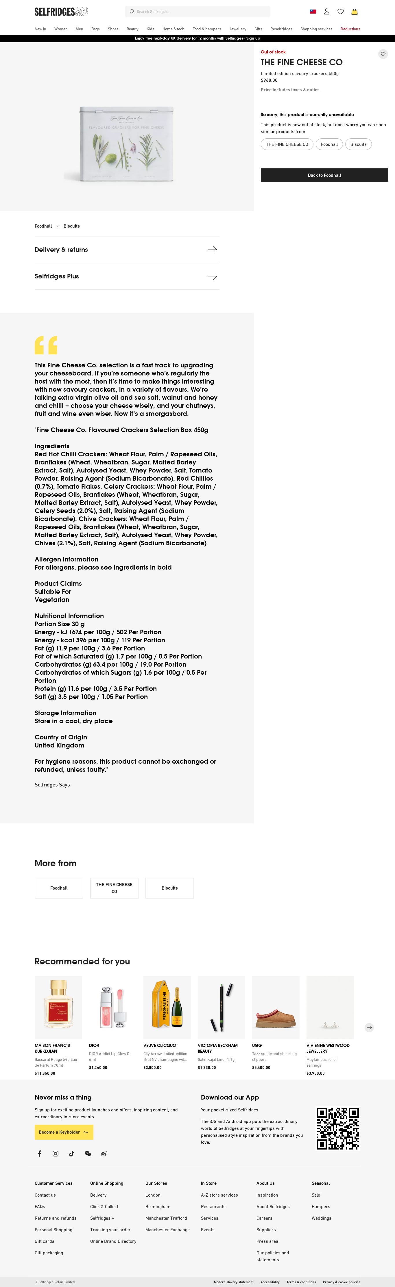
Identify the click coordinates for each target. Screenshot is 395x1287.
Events (208, 1229)
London (152, 1194)
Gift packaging (49, 1252)
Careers (264, 1218)
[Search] (132, 11)
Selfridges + (102, 1218)
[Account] (327, 11)
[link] (57, 1062)
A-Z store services (219, 1194)
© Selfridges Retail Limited (55, 1282)
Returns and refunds (56, 1218)
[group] (197, 1028)
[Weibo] (104, 1157)
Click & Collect (104, 1206)
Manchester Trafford (166, 1218)
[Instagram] (55, 1157)
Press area (267, 1241)
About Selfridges (273, 1206)
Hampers (321, 1206)
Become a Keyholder (59, 1132)
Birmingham (158, 1206)
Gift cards (44, 1241)
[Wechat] (88, 1157)
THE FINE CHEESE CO (302, 62)
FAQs (40, 1206)
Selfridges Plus (57, 276)
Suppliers (266, 1229)
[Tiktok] (71, 1157)
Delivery (98, 1194)
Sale (316, 1194)
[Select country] (313, 11)
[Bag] (354, 11)
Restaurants (213, 1206)
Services (209, 1218)
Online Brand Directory (113, 1241)
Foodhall (43, 226)
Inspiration (267, 1194)
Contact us (45, 1194)
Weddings (321, 1218)
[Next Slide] (369, 1028)
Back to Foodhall (324, 175)
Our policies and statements (272, 1256)
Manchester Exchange (167, 1229)
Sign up (253, 38)
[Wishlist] (340, 11)
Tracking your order (110, 1229)
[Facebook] (39, 1157)
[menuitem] (40, 29)
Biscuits (72, 226)
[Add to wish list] (383, 54)
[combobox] (202, 11)
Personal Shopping (53, 1229)
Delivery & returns (61, 250)
